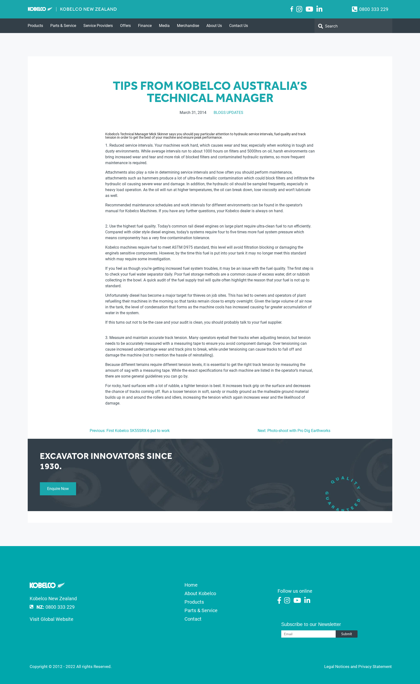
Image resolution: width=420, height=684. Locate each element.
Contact (192, 619)
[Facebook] (291, 9)
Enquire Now (58, 488)
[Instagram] (299, 9)
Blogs (220, 112)
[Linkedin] (319, 9)
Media (164, 25)
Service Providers (98, 25)
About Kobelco (200, 593)
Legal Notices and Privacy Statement (358, 666)
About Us (214, 25)
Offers (125, 25)
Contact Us (238, 25)
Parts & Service (63, 25)
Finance (145, 25)
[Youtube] (309, 9)
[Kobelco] (47, 586)
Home (191, 585)
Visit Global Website (51, 619)
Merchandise (188, 25)
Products (35, 25)
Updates (235, 112)
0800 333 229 (373, 9)
